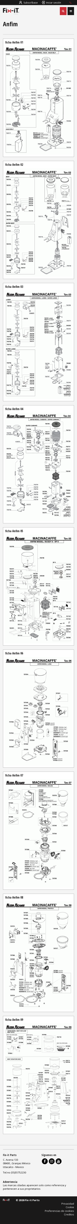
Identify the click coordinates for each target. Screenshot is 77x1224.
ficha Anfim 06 (14, 653)
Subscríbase (30, 2)
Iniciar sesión (53, 2)
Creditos (69, 1214)
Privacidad (67, 1203)
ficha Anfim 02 (14, 164)
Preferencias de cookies (59, 1211)
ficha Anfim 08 (14, 897)
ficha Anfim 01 (14, 42)
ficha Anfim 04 (14, 409)
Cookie (70, 1207)
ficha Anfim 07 (14, 775)
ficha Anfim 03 (14, 286)
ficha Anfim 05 (14, 531)
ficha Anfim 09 (14, 1019)
